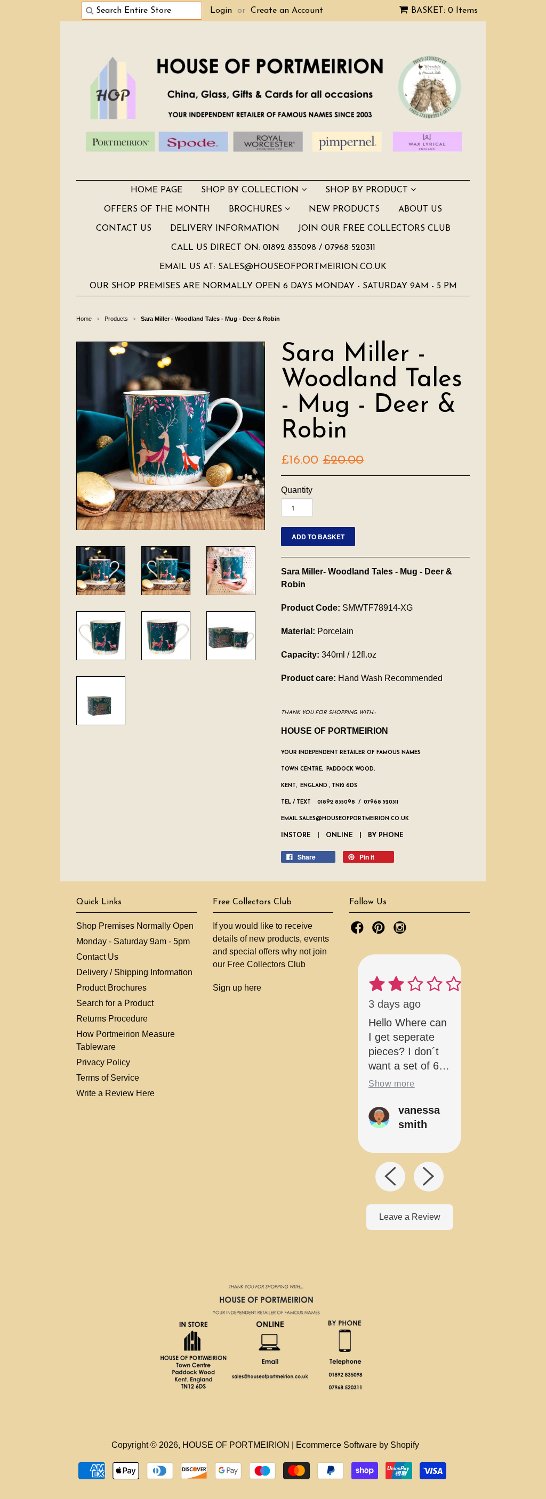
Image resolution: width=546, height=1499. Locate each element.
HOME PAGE (156, 190)
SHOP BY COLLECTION (251, 190)
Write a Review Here (115, 1093)
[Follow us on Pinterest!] (380, 930)
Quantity (296, 490)
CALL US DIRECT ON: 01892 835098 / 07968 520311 (273, 248)
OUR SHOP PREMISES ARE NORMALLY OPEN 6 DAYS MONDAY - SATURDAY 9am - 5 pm (273, 286)
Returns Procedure (112, 1018)
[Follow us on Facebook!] (359, 930)
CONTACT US (123, 228)
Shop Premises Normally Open (135, 925)
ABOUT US (420, 209)
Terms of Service (107, 1077)
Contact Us (97, 956)
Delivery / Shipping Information (134, 972)
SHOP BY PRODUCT (368, 190)
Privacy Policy (103, 1062)
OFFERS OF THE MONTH (157, 209)
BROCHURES (257, 209)
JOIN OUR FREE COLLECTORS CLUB (374, 228)
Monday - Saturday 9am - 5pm (133, 941)
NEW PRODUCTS (344, 209)
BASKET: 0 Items (444, 10)
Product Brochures (111, 987)
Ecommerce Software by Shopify (357, 1444)
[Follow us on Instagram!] (402, 930)
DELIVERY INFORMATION (224, 228)
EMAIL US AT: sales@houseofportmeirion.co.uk (273, 267)
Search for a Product (115, 1003)
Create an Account (287, 10)
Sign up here (237, 987)
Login (221, 10)
